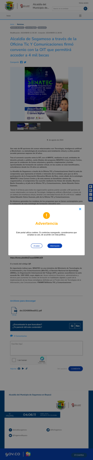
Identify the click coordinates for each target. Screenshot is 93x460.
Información (54, 246)
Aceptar (37, 246)
